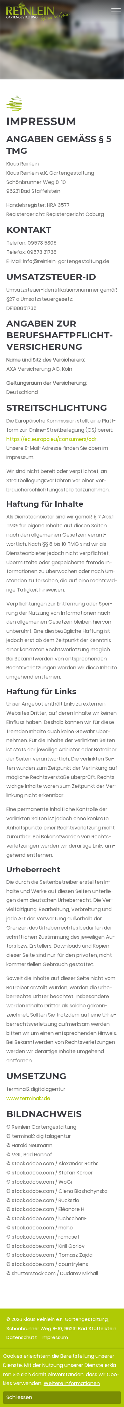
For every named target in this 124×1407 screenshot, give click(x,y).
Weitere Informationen (72, 1383)
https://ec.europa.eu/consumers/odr (51, 439)
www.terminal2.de (28, 1098)
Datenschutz (21, 1337)
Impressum (55, 1337)
